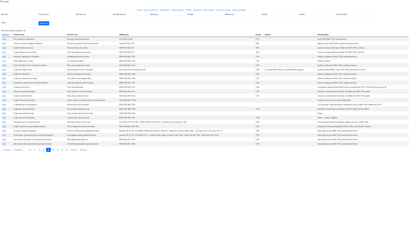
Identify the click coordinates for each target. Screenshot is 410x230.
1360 (4, 96)
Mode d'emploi (178, 10)
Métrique (154, 14)
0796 (4, 65)
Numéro (4, 14)
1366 (4, 131)
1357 (4, 52)
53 (44, 150)
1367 (4, 135)
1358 (4, 87)
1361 (4, 100)
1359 (4, 91)
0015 (4, 69)
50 (30, 150)
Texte (3, 22)
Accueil (139, 10)
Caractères (197, 10)
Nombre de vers (119, 14)
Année (264, 14)
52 (39, 150)
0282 (4, 109)
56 (58, 150)
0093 (4, 78)
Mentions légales (239, 10)
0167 (4, 83)
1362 (4, 117)
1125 (4, 61)
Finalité (190, 14)
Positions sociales (223, 10)
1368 (4, 139)
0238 (4, 104)
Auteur (302, 14)
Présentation (165, 10)
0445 (4, 113)
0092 (4, 74)
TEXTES (188, 10)
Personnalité (342, 14)
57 (62, 150)
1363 (4, 122)
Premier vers (44, 14)
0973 (4, 56)
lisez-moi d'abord (151, 10)
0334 (4, 43)
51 (35, 150)
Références (229, 14)
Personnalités (209, 10)
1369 (4, 144)
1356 (4, 48)
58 (67, 150)
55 (53, 150)
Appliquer (44, 23)
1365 (4, 126)
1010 (4, 39)
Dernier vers (81, 14)
